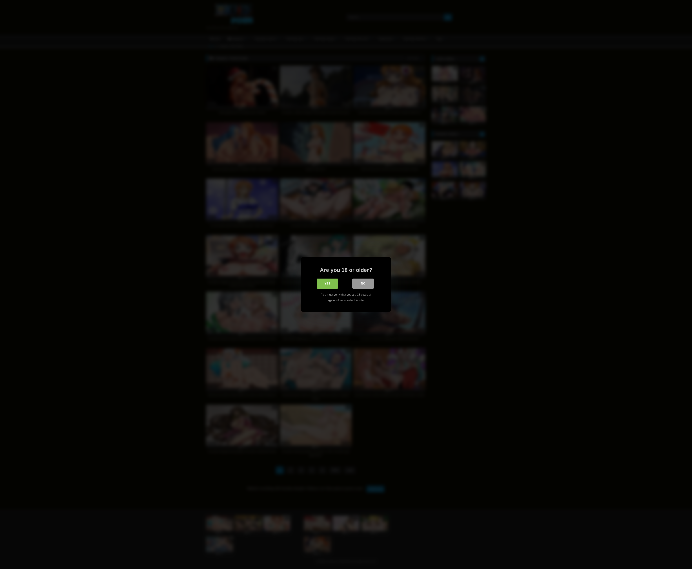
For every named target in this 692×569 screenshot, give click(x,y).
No (363, 283)
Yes (328, 283)
